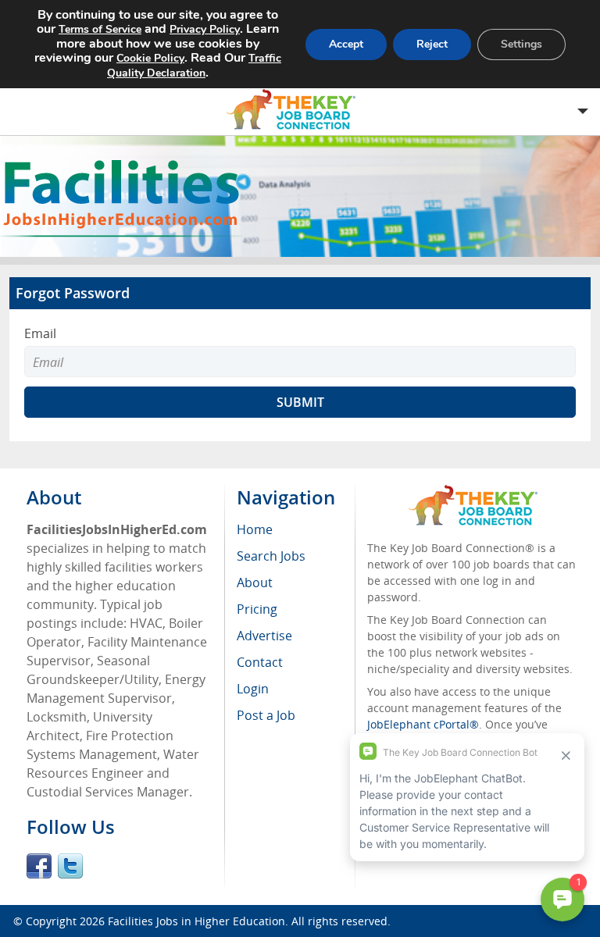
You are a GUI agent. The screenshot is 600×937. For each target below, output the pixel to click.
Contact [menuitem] (260, 662)
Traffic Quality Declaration (194, 65)
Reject (432, 44)
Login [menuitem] (253, 688)
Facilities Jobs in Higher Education (196, 921)
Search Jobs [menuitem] (271, 556)
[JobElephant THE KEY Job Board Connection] (473, 492)
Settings (521, 44)
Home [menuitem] (255, 529)
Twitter (70, 865)
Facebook (39, 865)
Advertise (264, 635)
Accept (346, 44)
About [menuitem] (255, 582)
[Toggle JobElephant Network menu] (296, 109)
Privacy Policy (205, 29)
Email (40, 333)
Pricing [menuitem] (257, 609)
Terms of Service (100, 29)
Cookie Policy (150, 58)
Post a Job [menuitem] (266, 715)
